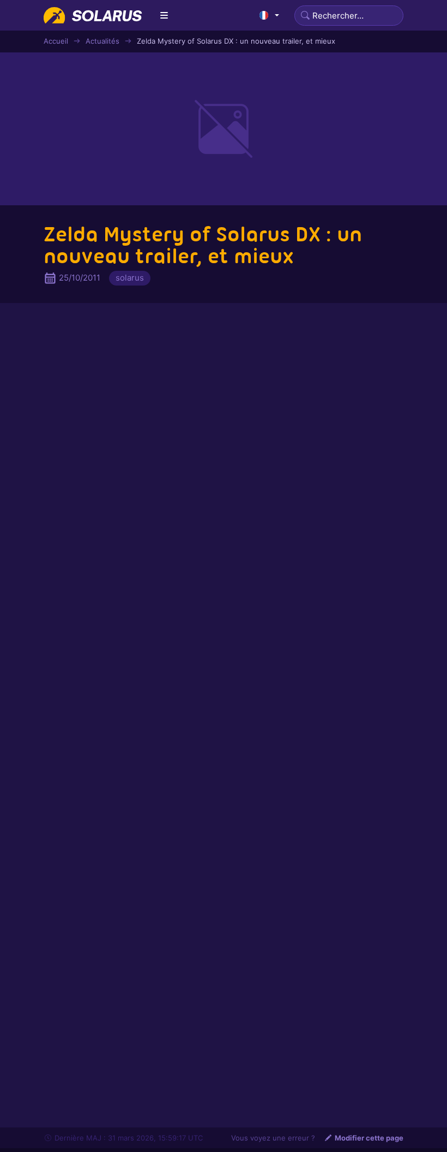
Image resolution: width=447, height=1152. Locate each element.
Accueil (56, 41)
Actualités (102, 41)
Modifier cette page (369, 1137)
